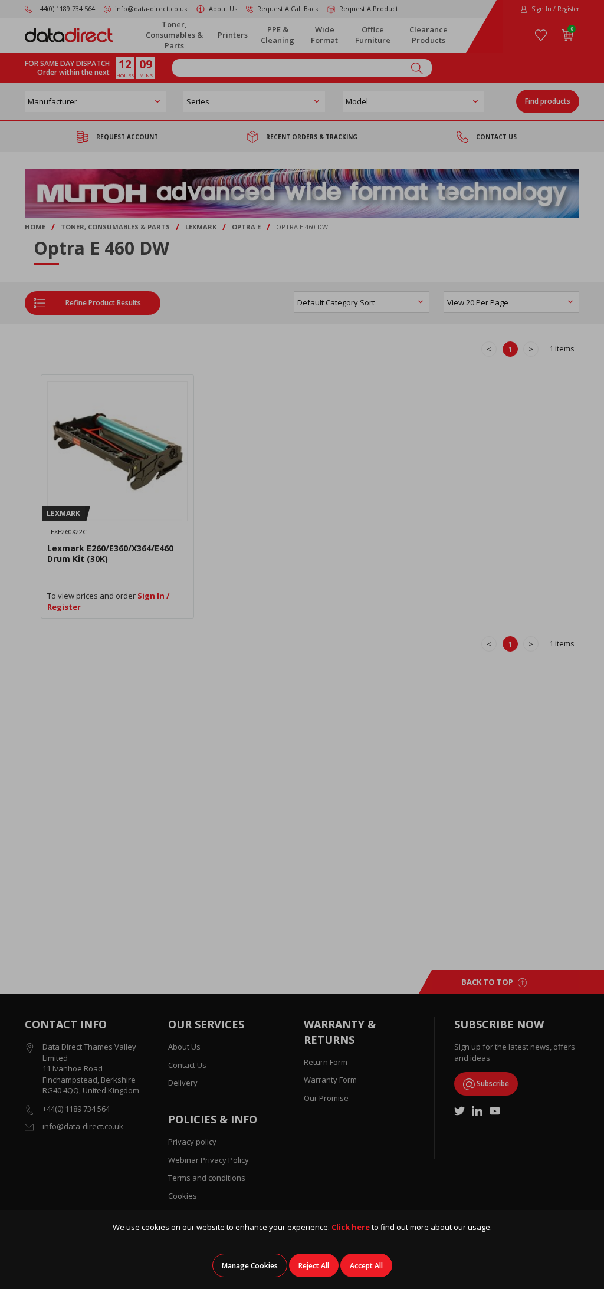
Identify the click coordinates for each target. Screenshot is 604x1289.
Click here (350, 1227)
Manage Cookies (250, 1266)
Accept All (366, 1266)
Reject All (313, 1266)
